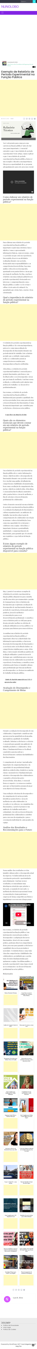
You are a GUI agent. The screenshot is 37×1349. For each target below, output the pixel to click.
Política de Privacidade (11, 1325)
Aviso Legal (7, 1327)
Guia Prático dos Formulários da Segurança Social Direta (20, 65)
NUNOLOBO (10, 7)
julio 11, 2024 (5, 118)
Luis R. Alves (18, 1298)
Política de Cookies (9, 1329)
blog (12, 118)
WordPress (13, 1344)
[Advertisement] (18, 35)
